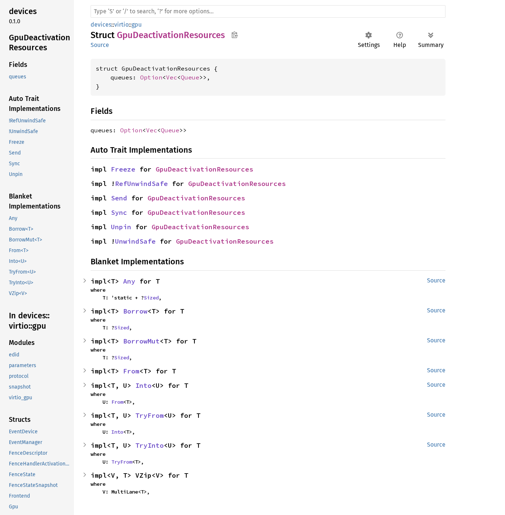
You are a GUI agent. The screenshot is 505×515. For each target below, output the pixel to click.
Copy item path (234, 34)
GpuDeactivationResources (204, 169)
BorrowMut (141, 341)
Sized (151, 297)
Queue (190, 77)
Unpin (121, 227)
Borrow (135, 311)
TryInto (149, 445)
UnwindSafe (135, 241)
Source (100, 44)
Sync (119, 212)
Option (151, 77)
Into (143, 385)
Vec (171, 77)
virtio (121, 24)
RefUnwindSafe (141, 183)
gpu (137, 24)
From (131, 371)
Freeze (123, 169)
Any (129, 281)
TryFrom (149, 415)
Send (119, 198)
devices (101, 24)
